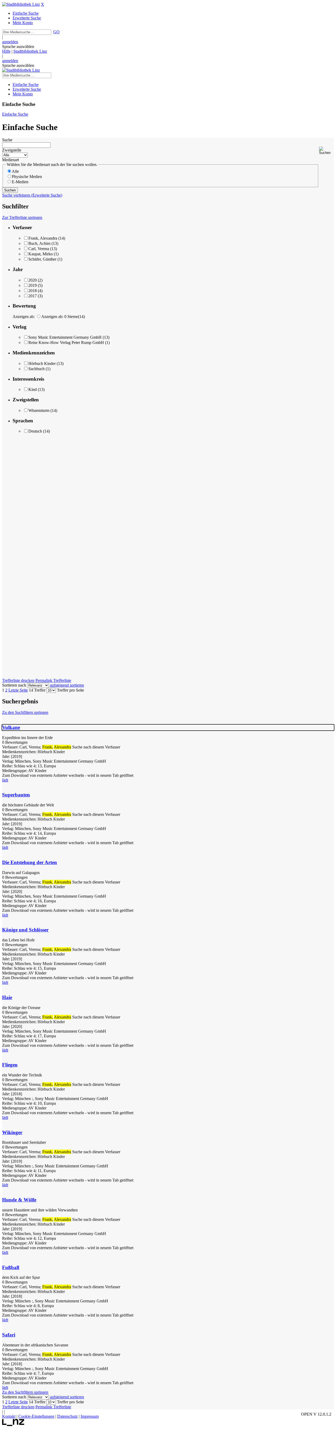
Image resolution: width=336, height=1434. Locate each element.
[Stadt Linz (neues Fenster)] (13, 1424)
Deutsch (35, 431)
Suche (7, 140)
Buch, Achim (39, 243)
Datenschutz (67, 1416)
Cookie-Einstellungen (36, 1416)
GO (56, 32)
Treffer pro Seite (70, 690)
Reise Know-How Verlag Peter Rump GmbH (66, 342)
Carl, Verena (38, 248)
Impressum (90, 1416)
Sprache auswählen (18, 46)
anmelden (10, 42)
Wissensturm (38, 410)
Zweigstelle (11, 150)
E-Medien (20, 182)
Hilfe (6, 51)
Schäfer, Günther (42, 259)
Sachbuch (36, 368)
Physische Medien (27, 176)
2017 (32, 296)
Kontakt (8, 1416)
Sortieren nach (14, 685)
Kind (32, 389)
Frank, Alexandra (42, 238)
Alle (15, 171)
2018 (32, 290)
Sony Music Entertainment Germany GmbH (65, 337)
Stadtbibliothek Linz (30, 51)
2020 (32, 280)
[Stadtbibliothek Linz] (21, 4)
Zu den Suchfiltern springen (25, 712)
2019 (32, 285)
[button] (326, 151)
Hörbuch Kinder (42, 363)
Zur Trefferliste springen (22, 217)
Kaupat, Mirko (40, 254)
